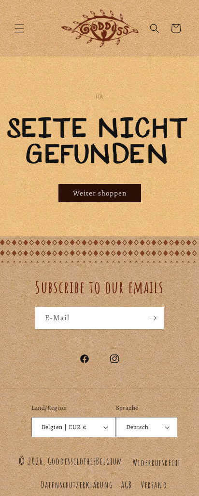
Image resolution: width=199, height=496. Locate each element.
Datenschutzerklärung (77, 485)
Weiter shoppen (100, 193)
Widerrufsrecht (156, 463)
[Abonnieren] (153, 318)
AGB (126, 485)
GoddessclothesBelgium (85, 461)
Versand (154, 485)
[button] (19, 28)
